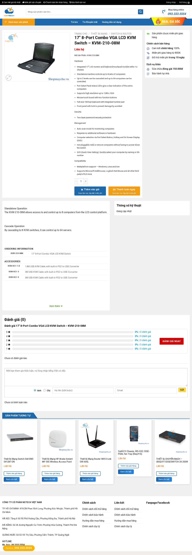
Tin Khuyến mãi (90, 22)
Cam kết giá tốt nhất (11, 2)
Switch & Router (121, 33)
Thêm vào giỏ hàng (14, 473)
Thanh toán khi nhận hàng (56, 2)
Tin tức (74, 22)
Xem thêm (54, 306)
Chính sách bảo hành (93, 514)
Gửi (182, 390)
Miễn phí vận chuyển (32, 2)
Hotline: (19, 548)
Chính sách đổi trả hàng (94, 509)
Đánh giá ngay (172, 341)
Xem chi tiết (11, 479)
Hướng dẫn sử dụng (111, 22)
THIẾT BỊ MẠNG (99, 33)
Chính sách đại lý (91, 526)
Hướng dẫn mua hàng (93, 520)
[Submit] (140, 11)
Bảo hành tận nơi (78, 2)
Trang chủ (80, 33)
